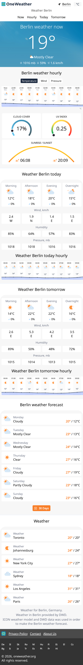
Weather (18, 533)
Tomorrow (58, 17)
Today (44, 17)
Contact (35, 634)
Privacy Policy (18, 634)
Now (21, 17)
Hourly (32, 17)
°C (77, 4)
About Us (49, 634)
